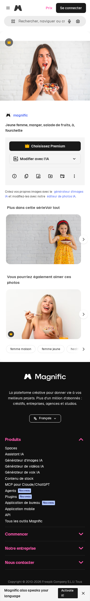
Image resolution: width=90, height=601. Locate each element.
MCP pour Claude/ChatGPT (27, 484)
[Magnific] (45, 378)
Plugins (18, 496)
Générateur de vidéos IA (24, 466)
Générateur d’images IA (23, 460)
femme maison (20, 349)
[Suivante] (83, 239)
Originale (33, 42)
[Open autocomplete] (11, 21)
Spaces (11, 448)
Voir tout (52, 207)
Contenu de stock (19, 478)
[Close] (83, 593)
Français (45, 418)
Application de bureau (29, 502)
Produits (13, 439)
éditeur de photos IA (61, 196)
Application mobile (20, 509)
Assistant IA (14, 454)
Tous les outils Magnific (23, 521)
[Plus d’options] (74, 176)
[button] (45, 418)
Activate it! (67, 593)
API (7, 515)
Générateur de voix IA (22, 472)
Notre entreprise (20, 548)
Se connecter (71, 8)
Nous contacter (19, 562)
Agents (17, 490)
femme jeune (51, 349)
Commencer (16, 534)
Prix (49, 8)
